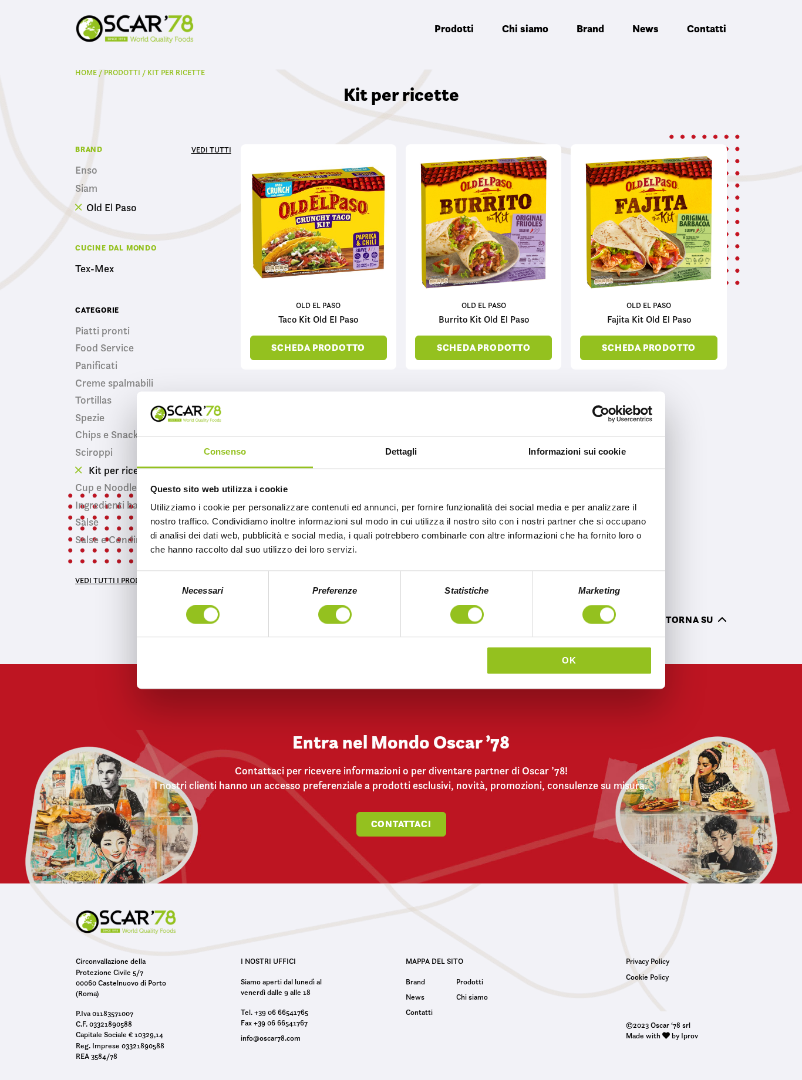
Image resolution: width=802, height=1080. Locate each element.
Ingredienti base (111, 505)
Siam (86, 188)
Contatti (706, 28)
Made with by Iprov (662, 1035)
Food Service (104, 347)
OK (569, 661)
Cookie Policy (647, 976)
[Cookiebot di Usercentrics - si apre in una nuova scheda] (601, 413)
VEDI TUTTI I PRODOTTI (116, 580)
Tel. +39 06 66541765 (274, 1012)
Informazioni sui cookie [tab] (576, 452)
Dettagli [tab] (401, 452)
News (645, 28)
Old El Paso (111, 207)
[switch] (335, 616)
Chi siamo (525, 28)
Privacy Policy (647, 961)
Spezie (90, 417)
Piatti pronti (102, 330)
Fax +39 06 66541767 (274, 1022)
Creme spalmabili (114, 383)
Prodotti (454, 28)
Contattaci (401, 824)
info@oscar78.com (271, 1037)
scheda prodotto (318, 347)
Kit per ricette (119, 470)
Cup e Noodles (108, 487)
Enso (86, 170)
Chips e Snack (107, 434)
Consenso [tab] (225, 452)
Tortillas (93, 400)
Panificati (96, 365)
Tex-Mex (94, 269)
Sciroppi (94, 452)
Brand (590, 28)
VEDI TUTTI (211, 149)
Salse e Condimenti (118, 539)
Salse (87, 522)
